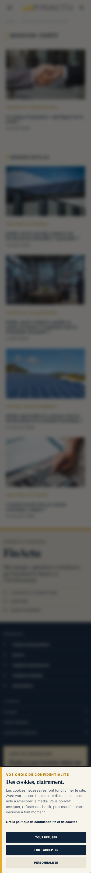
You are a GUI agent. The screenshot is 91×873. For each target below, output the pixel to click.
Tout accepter (46, 850)
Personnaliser (46, 862)
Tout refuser (46, 837)
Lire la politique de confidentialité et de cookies (41, 822)
